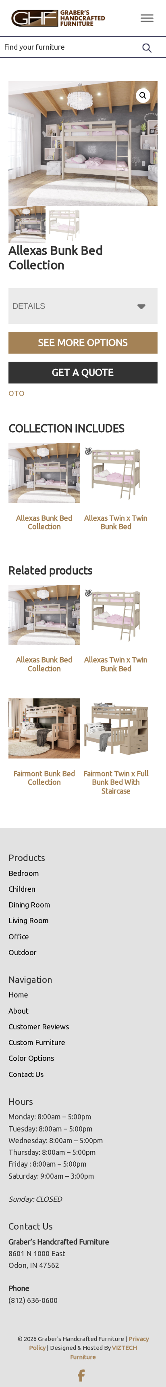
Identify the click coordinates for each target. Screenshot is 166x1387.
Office (18, 936)
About (18, 1011)
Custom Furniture (36, 1042)
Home (18, 995)
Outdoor (22, 952)
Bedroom (23, 873)
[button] (143, 95)
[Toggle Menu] (147, 18)
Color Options (31, 1058)
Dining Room (29, 905)
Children (21, 889)
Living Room (28, 920)
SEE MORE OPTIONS (83, 342)
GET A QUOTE (83, 372)
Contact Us (26, 1074)
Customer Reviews (38, 1026)
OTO (16, 393)
